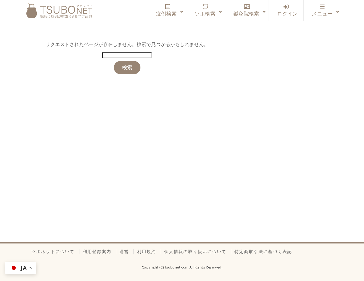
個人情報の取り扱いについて (195, 251)
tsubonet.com (177, 267)
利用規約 (146, 251)
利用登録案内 (97, 251)
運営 (124, 251)
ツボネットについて (53, 251)
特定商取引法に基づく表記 (263, 251)
